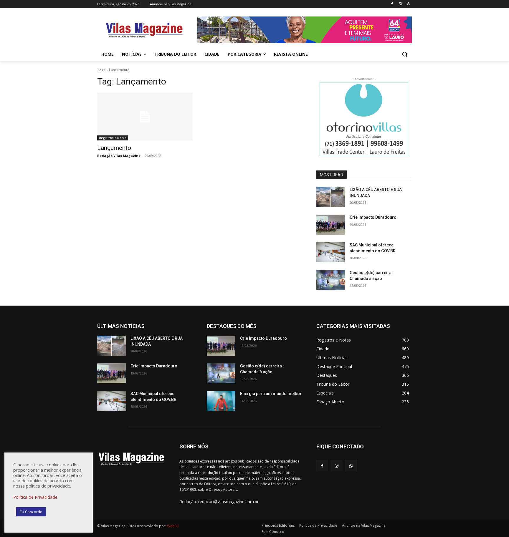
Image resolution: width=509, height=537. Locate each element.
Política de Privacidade (35, 497)
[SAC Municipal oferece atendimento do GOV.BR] (330, 252)
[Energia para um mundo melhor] (221, 401)
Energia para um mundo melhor (271, 393)
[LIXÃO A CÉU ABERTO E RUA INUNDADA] (330, 197)
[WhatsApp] (408, 4)
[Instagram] (400, 4)
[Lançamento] (145, 116)
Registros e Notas (112, 138)
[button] (405, 54)
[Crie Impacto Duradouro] (330, 225)
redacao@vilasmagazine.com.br (228, 501)
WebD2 (172, 525)
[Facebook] (392, 4)
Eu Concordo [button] (31, 511)
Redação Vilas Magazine (119, 155)
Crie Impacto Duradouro (373, 217)
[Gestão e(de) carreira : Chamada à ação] (330, 280)
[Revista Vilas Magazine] (144, 30)
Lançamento (114, 147)
